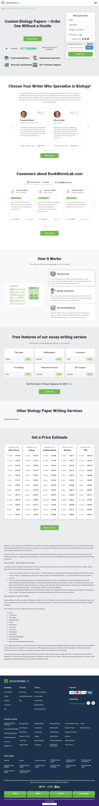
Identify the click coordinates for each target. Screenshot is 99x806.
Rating (21, 760)
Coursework (38, 728)
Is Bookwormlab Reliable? (9, 766)
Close (49, 804)
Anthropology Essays (10, 733)
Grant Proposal (39, 740)
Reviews (6, 760)
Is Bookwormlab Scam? (71, 766)
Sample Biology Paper (11, 419)
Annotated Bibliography (11, 729)
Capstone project (24, 736)
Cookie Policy (38, 700)
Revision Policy (38, 705)
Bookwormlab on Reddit (9, 771)
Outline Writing (54, 732)
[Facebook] (89, 703)
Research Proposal (70, 732)
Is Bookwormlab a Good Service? (25, 771)
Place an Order (49, 528)
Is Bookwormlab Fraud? (40, 766)
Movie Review (54, 728)
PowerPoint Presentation (54, 745)
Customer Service (40, 760)
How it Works (8, 692)
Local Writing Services (25, 696)
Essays (37, 736)
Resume (67, 736)
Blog (20, 700)
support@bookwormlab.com (78, 703)
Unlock (89, 47)
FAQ (5, 709)
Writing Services (85, 728)
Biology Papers (23, 723)
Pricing (6, 696)
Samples (6, 700)
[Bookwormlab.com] (10, 3)
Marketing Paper (55, 723)
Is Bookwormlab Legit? (55, 760)
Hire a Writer (33, 39)
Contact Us (7, 705)
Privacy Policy (38, 696)
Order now (49, 392)
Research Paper (70, 728)
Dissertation (38, 732)
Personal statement (56, 740)
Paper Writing (54, 736)
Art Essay (7, 741)
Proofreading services (72, 723)
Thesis (82, 723)
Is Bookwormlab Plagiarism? (71, 760)
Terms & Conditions (40, 692)
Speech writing (69, 740)
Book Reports (23, 728)
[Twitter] (93, 703)
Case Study (22, 740)
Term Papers (69, 745)
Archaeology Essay (10, 737)
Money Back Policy (40, 709)
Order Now (80, 54)
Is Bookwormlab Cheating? (55, 766)
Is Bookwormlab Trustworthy (86, 760)
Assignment (8, 746)
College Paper (23, 745)
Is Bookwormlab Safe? (86, 766)
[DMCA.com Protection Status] (50, 787)
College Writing (39, 723)
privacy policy (50, 801)
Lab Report (38, 745)
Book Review (23, 732)
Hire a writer (49, 156)
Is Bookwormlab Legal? (24, 766)
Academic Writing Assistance (9, 724)
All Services (22, 692)
